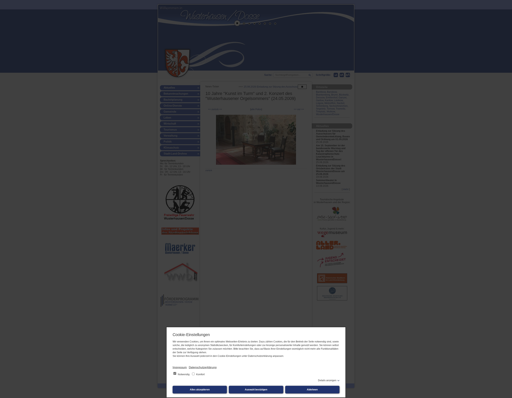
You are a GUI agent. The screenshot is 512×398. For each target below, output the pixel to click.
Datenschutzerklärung (203, 367)
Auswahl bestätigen (256, 389)
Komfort (200, 374)
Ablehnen (312, 389)
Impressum (180, 367)
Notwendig (183, 374)
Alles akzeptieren (200, 389)
